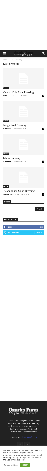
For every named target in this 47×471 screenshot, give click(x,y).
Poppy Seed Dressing (14, 125)
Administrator (8, 194)
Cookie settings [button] (11, 465)
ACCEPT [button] (25, 465)
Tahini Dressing (11, 158)
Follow (39, 232)
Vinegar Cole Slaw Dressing (18, 92)
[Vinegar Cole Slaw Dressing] (23, 78)
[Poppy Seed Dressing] (23, 111)
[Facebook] (20, 444)
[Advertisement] (23, 25)
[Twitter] (27, 444)
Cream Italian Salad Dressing (19, 190)
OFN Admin (7, 96)
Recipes (6, 88)
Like (41, 227)
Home (5, 60)
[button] (4, 53)
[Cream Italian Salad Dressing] (23, 177)
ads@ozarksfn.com (28, 437)
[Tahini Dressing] (23, 144)
